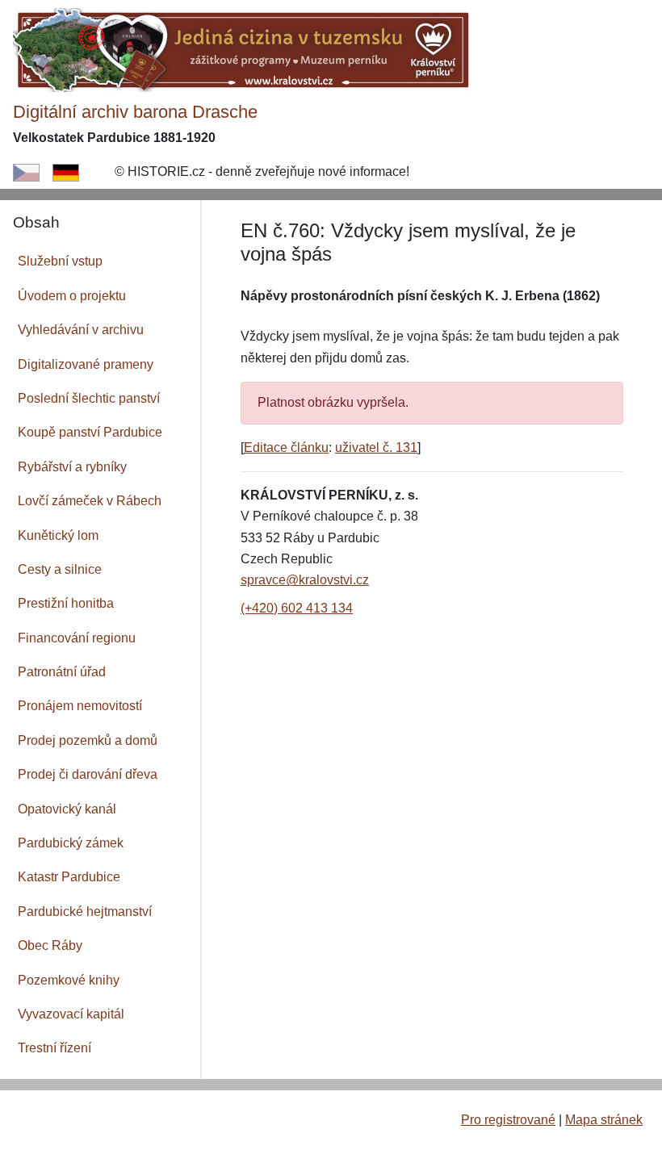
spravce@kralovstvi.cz (305, 580)
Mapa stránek (604, 1120)
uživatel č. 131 (376, 447)
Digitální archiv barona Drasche (135, 112)
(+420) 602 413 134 (297, 608)
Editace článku (286, 447)
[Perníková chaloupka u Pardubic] (243, 49)
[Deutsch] (65, 171)
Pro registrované (508, 1120)
